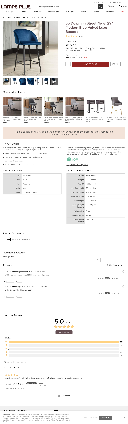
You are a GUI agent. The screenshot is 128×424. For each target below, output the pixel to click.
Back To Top (65, 396)
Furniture (96, 12)
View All (27, 92)
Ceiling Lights (9, 12)
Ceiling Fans (37, 12)
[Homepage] (3, 18)
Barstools (17, 18)
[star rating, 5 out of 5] (71, 36)
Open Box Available (78, 50)
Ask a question (8, 257)
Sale (122, 12)
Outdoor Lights (53, 12)
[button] (6, 81)
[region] (64, 417)
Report (22, 384)
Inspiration (110, 12)
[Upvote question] (123, 271)
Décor (83, 12)
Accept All (105, 418)
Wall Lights (70, 12)
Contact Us (117, 2)
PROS (102, 2)
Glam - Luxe (26, 18)
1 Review (81, 36)
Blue (33, 18)
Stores (96, 2)
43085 (85, 58)
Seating (9, 18)
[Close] (125, 417)
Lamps (23, 12)
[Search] (100, 6)
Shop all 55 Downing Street (77, 165)
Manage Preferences (91, 418)
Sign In (108, 2)
